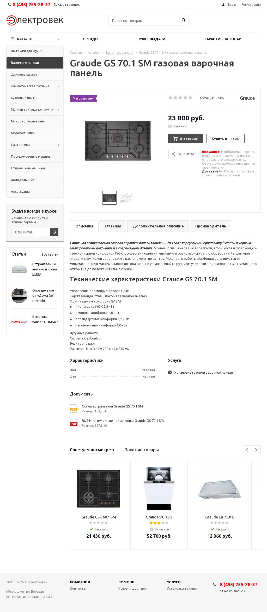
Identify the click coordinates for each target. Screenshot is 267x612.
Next (256, 450)
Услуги (174, 582)
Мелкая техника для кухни (32, 109)
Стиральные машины (28, 168)
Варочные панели (25, 62)
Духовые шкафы (24, 74)
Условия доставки (133, 588)
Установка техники (182, 588)
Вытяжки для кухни (26, 51)
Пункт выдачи (151, 39)
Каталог (25, 39)
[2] (175, 98)
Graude (247, 98)
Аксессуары (20, 191)
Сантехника (20, 144)
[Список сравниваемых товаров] (203, 24)
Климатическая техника (30, 86)
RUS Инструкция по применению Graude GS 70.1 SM (123, 420)
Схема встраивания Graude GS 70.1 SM (112, 406)
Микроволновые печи (28, 121)
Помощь (127, 582)
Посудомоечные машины (31, 156)
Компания (80, 582)
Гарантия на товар (223, 39)
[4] (185, 98)
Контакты (78, 588)
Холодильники (22, 180)
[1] (170, 98)
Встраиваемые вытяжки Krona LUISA (44, 269)
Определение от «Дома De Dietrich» (43, 295)
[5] (190, 98)
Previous (247, 450)
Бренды (90, 39)
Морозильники (23, 133)
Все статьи (50, 254)
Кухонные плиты (24, 98)
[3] (180, 98)
